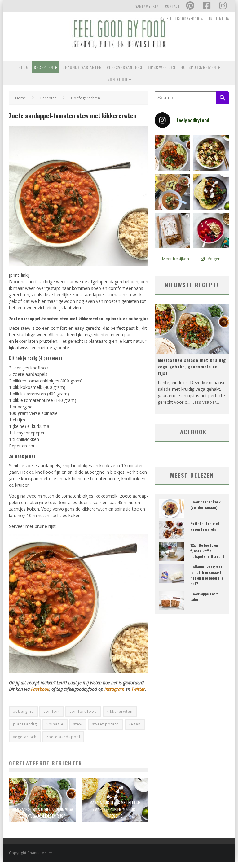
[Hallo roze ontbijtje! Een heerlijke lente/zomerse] (211, 230)
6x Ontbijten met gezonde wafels (204, 526)
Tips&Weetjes (161, 67)
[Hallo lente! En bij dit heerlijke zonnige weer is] (172, 153)
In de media (219, 18)
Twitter (138, 689)
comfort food (83, 711)
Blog (23, 67)
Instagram (115, 689)
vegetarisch (25, 736)
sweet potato (105, 724)
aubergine (23, 711)
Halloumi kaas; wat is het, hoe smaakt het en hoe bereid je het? (206, 575)
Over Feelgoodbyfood (179, 18)
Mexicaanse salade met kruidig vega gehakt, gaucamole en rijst (192, 366)
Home (20, 98)
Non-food (117, 79)
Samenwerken (147, 6)
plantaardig (25, 724)
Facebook (40, 689)
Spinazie (55, 724)
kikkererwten (120, 711)
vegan (135, 724)
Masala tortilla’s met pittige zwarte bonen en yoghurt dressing (115, 809)
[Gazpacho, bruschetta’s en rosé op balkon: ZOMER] (172, 192)
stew (77, 724)
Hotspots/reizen (198, 67)
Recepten (43, 67)
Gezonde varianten (82, 67)
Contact (172, 6)
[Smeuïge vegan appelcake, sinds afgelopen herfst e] (172, 230)
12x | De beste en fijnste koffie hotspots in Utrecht (207, 550)
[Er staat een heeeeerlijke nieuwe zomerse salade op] (211, 153)
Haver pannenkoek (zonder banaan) (205, 504)
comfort (51, 711)
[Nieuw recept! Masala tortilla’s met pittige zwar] (211, 192)
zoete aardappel (63, 736)
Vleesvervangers (124, 67)
